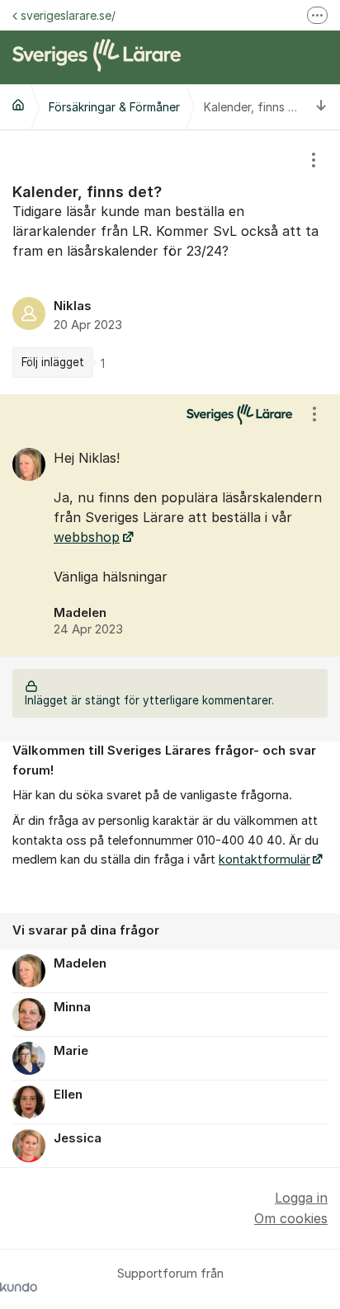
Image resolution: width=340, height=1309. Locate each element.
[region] (170, 262)
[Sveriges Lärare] (18, 105)
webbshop (87, 537)
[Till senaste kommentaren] (321, 106)
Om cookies (291, 1218)
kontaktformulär (264, 859)
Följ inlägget (52, 362)
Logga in (301, 1197)
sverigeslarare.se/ (68, 15)
